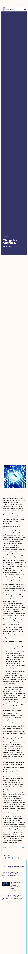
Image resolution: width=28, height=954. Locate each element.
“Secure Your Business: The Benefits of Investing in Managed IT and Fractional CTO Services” (12, 874)
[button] (25, 9)
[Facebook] (11, 4)
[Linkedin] (14, 4)
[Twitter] (16, 4)
